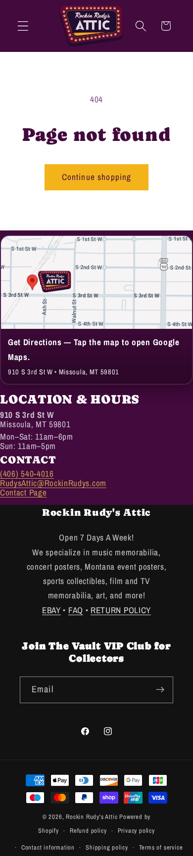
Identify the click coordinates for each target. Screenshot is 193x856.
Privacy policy (136, 830)
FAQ (75, 610)
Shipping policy (107, 847)
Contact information (48, 847)
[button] (23, 26)
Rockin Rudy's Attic (91, 816)
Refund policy (88, 830)
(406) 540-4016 (27, 473)
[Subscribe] (160, 689)
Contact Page (23, 492)
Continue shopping (97, 176)
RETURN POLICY (121, 610)
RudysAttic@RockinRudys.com (53, 483)
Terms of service (161, 847)
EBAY (51, 610)
